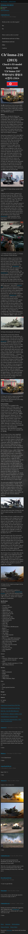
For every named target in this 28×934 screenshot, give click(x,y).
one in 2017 (4, 341)
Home (2, 924)
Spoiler (4, 694)
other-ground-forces (5, 10)
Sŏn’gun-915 (4, 216)
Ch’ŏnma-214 (4, 272)
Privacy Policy (13, 927)
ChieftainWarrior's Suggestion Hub (9, 716)
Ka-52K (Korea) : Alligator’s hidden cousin (11, 713)
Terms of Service (5, 927)
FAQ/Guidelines (16, 924)
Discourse (9, 930)
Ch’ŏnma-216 (12, 295)
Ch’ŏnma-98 (16, 266)
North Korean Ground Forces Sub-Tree (10, 708)
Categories (7, 924)
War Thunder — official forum (8, 1)
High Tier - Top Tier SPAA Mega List (10, 711)
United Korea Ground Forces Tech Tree (10, 705)
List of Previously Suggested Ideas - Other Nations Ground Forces (11, 720)
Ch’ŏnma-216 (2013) (7, 5)
